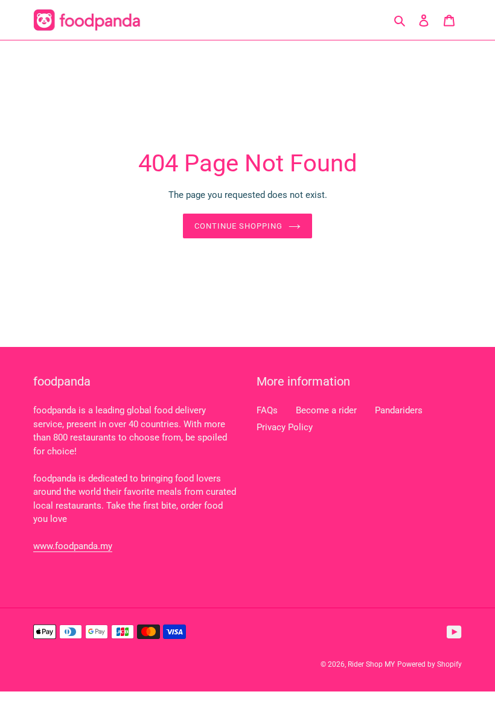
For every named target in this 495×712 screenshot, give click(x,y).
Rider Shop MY (371, 664)
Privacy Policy (285, 427)
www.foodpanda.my (72, 546)
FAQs (267, 410)
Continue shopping (238, 225)
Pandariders (399, 410)
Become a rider (326, 410)
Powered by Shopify (429, 664)
